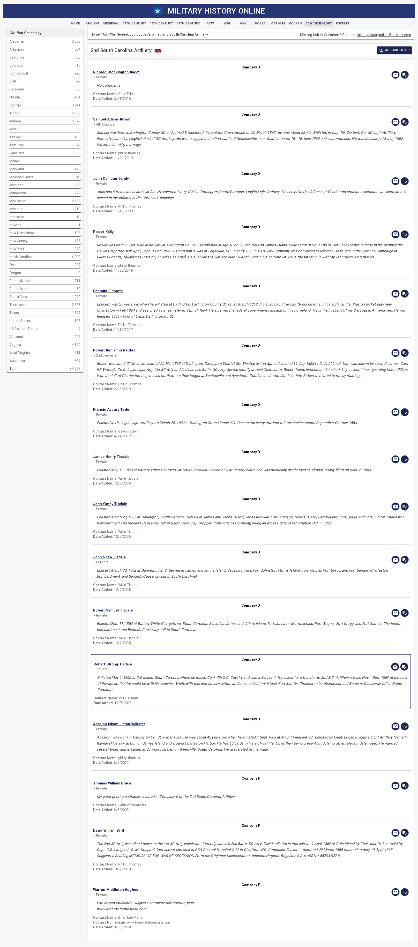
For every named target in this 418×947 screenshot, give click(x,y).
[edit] (405, 75)
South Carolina (147, 34)
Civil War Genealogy (118, 34)
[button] (203, 72)
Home (95, 34)
